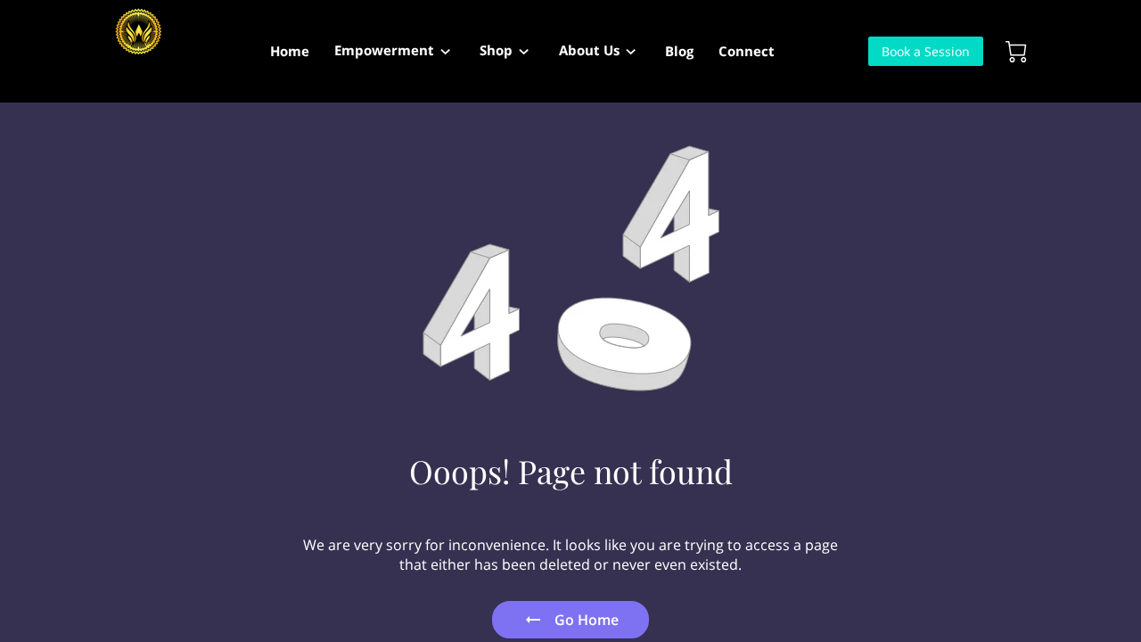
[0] (1016, 51)
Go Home (586, 620)
